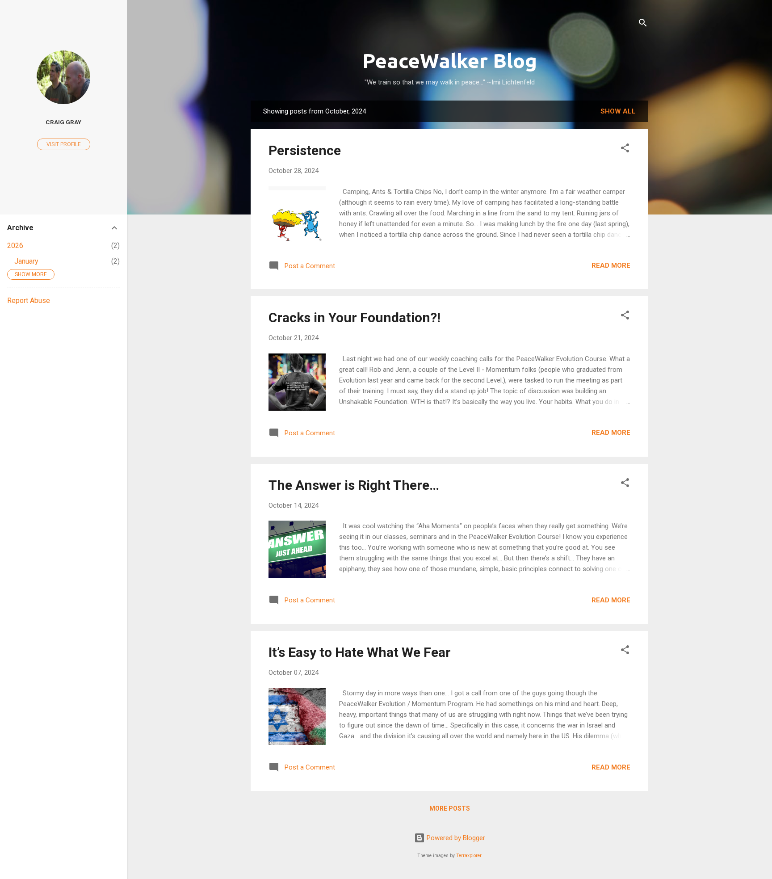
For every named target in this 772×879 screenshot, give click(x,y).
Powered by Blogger (455, 838)
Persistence (305, 150)
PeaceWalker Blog (449, 60)
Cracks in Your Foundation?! (355, 317)
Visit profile (63, 144)
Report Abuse (28, 300)
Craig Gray (63, 122)
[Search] (643, 24)
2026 (15, 245)
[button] (625, 149)
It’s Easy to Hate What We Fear (360, 652)
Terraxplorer (469, 855)
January (26, 261)
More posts (449, 808)
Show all (618, 111)
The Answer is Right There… (354, 485)
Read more (611, 265)
